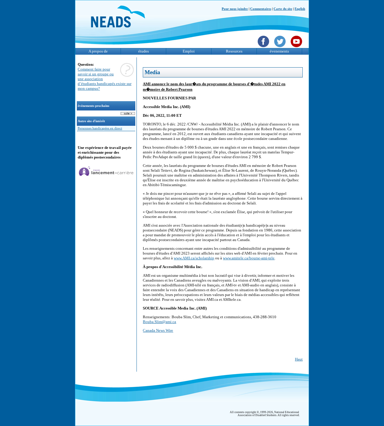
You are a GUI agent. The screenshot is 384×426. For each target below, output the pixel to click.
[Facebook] (264, 47)
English (300, 9)
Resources (234, 51)
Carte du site (283, 9)
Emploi (189, 51)
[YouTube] (297, 47)
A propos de (98, 51)
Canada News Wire (158, 330)
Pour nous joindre (235, 9)
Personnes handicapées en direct (100, 128)
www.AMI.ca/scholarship (194, 258)
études (143, 51)
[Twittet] (281, 47)
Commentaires (260, 9)
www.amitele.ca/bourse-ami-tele (248, 258)
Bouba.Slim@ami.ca (159, 321)
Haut (299, 359)
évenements (279, 51)
